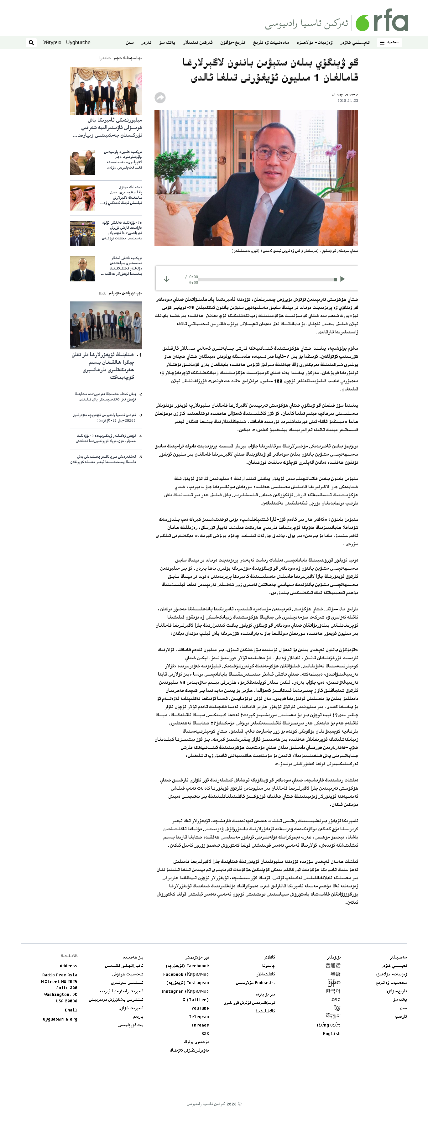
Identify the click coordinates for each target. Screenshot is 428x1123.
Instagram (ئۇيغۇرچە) (187, 983)
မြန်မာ (334, 983)
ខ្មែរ (337, 1008)
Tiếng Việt (328, 1025)
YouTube (200, 1008)
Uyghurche (78, 42)
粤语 (336, 975)
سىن (129, 43)
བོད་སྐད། (333, 1017)
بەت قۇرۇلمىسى (130, 1025)
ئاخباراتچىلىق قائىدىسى (124, 966)
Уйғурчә (52, 42)
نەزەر (146, 43)
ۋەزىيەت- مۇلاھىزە (314, 43)
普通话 (333, 966)
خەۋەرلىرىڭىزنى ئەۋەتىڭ (189, 1051)
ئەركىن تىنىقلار (197, 43)
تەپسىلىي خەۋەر (354, 43)
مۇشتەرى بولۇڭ (196, 1042)
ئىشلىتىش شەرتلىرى (127, 983)
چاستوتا (268, 966)
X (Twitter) (196, 1000)
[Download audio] (166, 279)
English (332, 1034)
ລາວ (336, 1000)
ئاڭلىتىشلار (265, 975)
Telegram (199, 1017)
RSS (205, 1034)
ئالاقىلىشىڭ (265, 1012)
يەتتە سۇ (167, 43)
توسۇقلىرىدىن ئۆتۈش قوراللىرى (249, 1003)
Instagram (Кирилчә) (185, 992)
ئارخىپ (401, 1017)
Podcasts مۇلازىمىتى (255, 983)
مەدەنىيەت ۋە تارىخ (271, 43)
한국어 (333, 992)
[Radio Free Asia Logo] (336, 20)
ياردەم (138, 1017)
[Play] (344, 279)
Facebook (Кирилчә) (186, 975)
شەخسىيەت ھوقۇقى (127, 975)
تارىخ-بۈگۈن (232, 43)
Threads (200, 1025)
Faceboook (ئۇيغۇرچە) (187, 966)
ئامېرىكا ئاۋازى (130, 1008)
